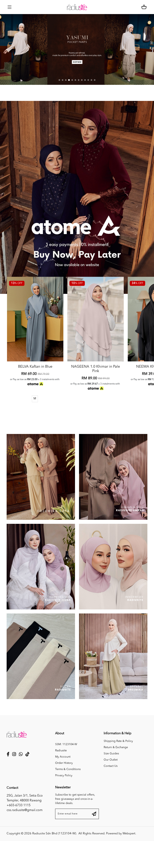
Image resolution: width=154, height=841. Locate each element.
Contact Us (111, 766)
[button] (59, 80)
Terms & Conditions (68, 769)
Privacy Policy (63, 775)
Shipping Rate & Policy (118, 741)
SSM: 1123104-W (66, 744)
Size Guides (111, 753)
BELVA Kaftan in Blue (35, 366)
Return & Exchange (116, 747)
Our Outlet (111, 759)
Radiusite (61, 750)
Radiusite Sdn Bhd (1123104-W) (54, 833)
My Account (62, 756)
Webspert (129, 833)
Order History (64, 763)
